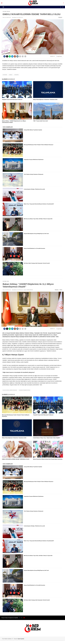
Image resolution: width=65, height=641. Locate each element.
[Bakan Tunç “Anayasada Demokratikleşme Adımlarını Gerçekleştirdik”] (13, 215)
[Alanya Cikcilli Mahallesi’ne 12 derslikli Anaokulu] (13, 260)
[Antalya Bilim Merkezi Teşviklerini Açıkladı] (13, 141)
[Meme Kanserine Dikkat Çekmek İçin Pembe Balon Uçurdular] (48, 449)
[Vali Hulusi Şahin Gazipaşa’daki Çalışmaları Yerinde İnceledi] (13, 275)
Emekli (11, 74)
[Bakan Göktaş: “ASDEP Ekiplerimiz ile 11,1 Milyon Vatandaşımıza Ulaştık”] (17, 111)
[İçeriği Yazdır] (17, 56)
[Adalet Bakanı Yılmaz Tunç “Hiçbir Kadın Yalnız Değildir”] (48, 427)
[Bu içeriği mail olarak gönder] (15, 56)
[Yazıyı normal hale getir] (25, 56)
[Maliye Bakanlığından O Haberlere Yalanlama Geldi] (48, 89)
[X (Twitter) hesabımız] (21, 617)
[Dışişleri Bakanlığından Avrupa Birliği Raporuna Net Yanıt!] (13, 245)
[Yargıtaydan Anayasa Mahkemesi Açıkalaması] (13, 171)
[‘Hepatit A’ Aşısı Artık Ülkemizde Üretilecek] (17, 89)
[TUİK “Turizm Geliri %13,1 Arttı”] (48, 111)
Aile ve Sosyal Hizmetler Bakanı (10, 390)
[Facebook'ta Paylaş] (4, 56)
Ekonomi (60, 17)
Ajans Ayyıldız (21, 638)
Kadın (61, 289)
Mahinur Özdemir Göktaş (24, 390)
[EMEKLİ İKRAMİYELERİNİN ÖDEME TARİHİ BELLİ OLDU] (17, 449)
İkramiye (17, 74)
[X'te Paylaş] (7, 56)
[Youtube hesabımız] (24, 617)
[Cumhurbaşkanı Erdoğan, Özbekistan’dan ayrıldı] (13, 201)
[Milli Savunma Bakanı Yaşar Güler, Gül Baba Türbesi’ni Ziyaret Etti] (13, 230)
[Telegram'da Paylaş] (12, 56)
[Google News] (59, 56)
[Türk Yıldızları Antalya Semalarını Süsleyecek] (13, 186)
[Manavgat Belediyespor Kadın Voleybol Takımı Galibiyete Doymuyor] (13, 156)
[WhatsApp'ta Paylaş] (10, 56)
